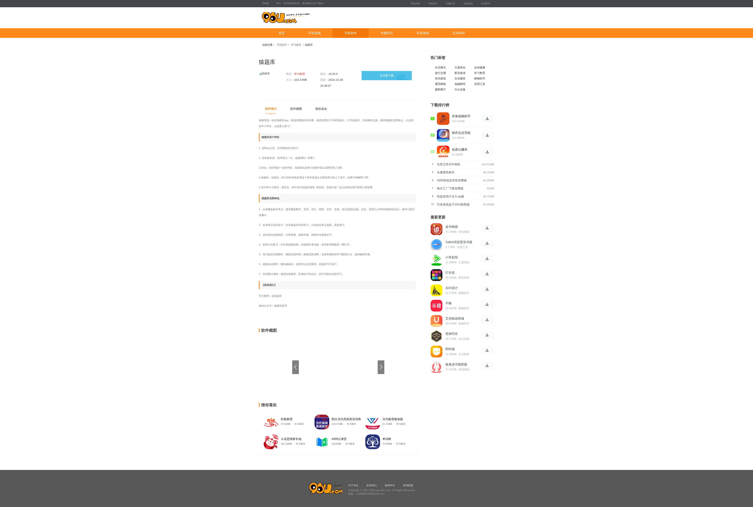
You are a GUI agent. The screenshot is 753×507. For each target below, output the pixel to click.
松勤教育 (287, 419)
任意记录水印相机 (448, 164)
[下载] (487, 228)
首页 (281, 33)
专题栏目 (450, 3)
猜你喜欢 (321, 108)
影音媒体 (460, 73)
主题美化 (460, 67)
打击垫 (450, 272)
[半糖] (436, 306)
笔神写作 (451, 333)
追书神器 (451, 226)
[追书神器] (436, 229)
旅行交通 (440, 73)
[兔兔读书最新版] (436, 367)
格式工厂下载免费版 (450, 188)
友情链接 (408, 485)
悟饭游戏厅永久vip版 (450, 196)
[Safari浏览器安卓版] (436, 244)
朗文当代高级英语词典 (346, 419)
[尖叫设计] (436, 290)
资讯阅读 (440, 78)
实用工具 (479, 84)
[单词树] (372, 440)
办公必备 (460, 89)
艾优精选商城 (454, 318)
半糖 (448, 303)
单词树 (386, 439)
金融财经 (460, 84)
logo (298, 17)
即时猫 (450, 349)
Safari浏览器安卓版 (458, 242)
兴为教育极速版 (392, 419)
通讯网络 (440, 84)
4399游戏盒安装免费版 (452, 180)
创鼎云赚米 (459, 149)
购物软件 (479, 78)
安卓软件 (485, 3)
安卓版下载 (387, 75)
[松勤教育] (271, 421)
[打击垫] (436, 275)
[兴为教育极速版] (372, 421)
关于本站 (353, 485)
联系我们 (371, 485)
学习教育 (296, 44)
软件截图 (296, 108)
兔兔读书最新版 (456, 364)
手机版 (265, 3)
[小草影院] (436, 260)
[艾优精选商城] (436, 321)
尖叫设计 (451, 288)
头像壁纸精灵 (446, 172)
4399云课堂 (339, 439)
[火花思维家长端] (271, 440)
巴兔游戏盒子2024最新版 (453, 204)
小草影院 (451, 257)
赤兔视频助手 (461, 116)
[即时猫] (436, 351)
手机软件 (432, 3)
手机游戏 (415, 3)
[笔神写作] (436, 336)
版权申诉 (390, 485)
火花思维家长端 (291, 439)
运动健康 (479, 67)
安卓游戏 (468, 3)
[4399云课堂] (322, 440)
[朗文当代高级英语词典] (322, 421)
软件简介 (271, 108)
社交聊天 (440, 67)
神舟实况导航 (461, 132)
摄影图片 (440, 89)
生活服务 (460, 78)
